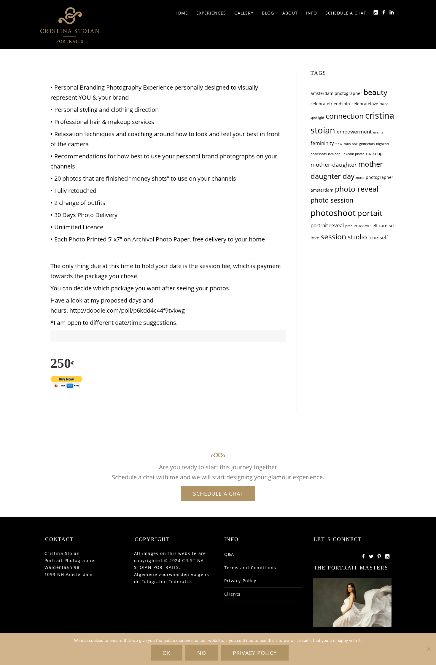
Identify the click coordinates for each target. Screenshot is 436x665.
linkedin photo (353, 154)
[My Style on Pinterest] (379, 556)
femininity (322, 143)
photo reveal (356, 189)
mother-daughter (334, 164)
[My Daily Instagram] (375, 12)
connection (345, 116)
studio (357, 236)
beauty (375, 92)
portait (370, 212)
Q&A (229, 554)
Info (311, 13)
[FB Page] (383, 12)
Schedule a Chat (345, 13)
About (290, 13)
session (333, 236)
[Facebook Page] (363, 556)
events (378, 132)
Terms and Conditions (250, 567)
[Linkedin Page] (391, 12)
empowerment (354, 131)
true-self (378, 237)
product (351, 226)
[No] (429, 649)
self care (378, 225)
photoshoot (333, 212)
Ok (167, 652)
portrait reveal (327, 225)
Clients (232, 594)
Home (181, 13)
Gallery (244, 13)
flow (338, 144)
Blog (268, 13)
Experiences (211, 13)
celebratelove (364, 103)
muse (360, 178)
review (364, 226)
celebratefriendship (330, 103)
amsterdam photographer (336, 93)
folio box (351, 144)
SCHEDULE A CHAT (218, 493)
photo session (332, 200)
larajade (334, 154)
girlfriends (367, 144)
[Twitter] (371, 556)
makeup (374, 153)
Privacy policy (255, 652)
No (201, 652)
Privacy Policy (240, 580)
